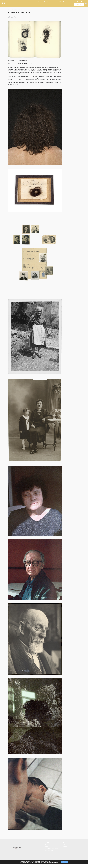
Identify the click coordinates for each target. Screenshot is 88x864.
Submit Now (78, 4)
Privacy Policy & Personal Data (51, 848)
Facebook (65, 842)
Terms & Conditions (49, 850)
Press (78, 1)
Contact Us (47, 846)
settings (56, 862)
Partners (65, 1)
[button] (9, 17)
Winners (51, 1)
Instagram (65, 844)
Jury (55, 1)
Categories (46, 1)
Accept (64, 861)
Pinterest (65, 846)
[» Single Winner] (3, 3)
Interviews (70, 1)
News (75, 1)
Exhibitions (59, 1)
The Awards (40, 1)
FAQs (82, 1)
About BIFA (47, 842)
